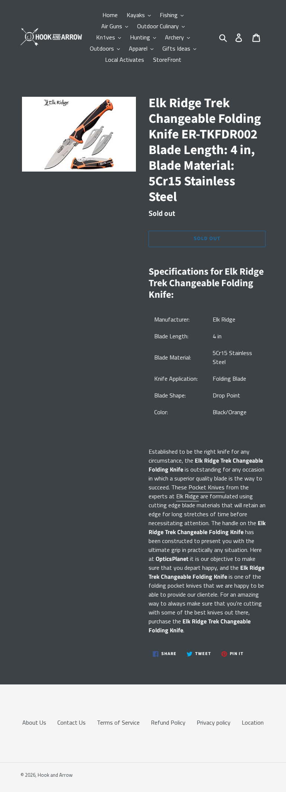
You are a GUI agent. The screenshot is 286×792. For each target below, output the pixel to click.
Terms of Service (118, 722)
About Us (34, 722)
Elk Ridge (187, 496)
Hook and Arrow (55, 775)
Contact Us (71, 722)
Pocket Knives (206, 487)
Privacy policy (214, 722)
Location (253, 722)
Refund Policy (168, 722)
